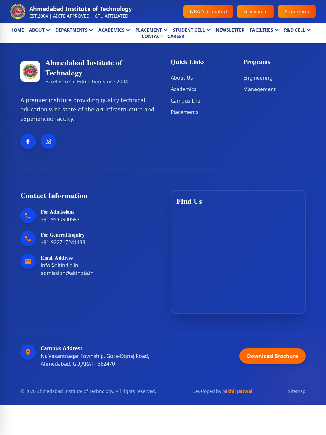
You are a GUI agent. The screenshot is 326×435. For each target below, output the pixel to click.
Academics (183, 89)
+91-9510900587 (60, 219)
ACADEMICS (111, 30)
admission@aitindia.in (67, 272)
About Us (182, 77)
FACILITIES (261, 30)
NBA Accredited (208, 11)
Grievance (256, 11)
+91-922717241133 (63, 242)
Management (259, 89)
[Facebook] (28, 141)
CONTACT (152, 36)
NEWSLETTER (230, 30)
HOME (17, 30)
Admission (296, 11)
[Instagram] (48, 141)
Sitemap (297, 391)
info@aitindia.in (59, 265)
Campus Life (185, 100)
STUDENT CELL (189, 30)
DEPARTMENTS (71, 30)
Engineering (258, 77)
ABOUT (37, 30)
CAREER (175, 36)
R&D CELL (294, 30)
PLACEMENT (148, 30)
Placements (185, 112)
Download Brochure (272, 356)
